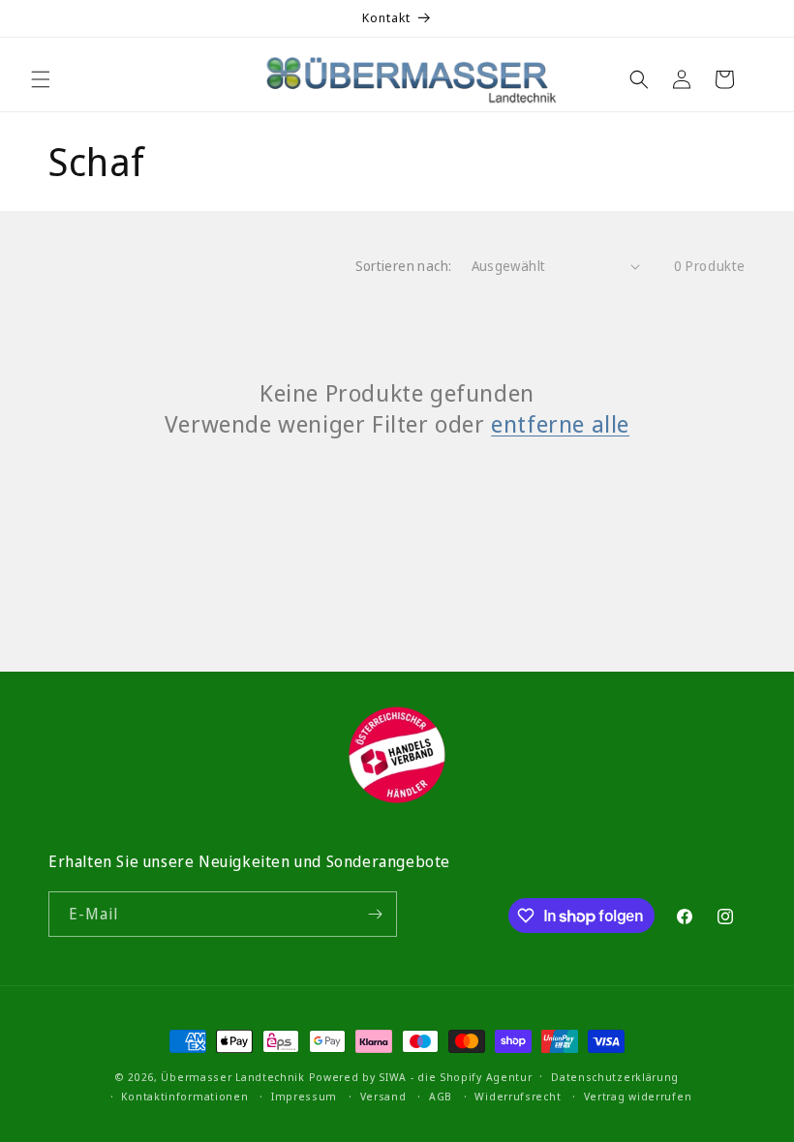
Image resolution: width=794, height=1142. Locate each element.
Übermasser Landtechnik (232, 1076)
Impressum (304, 1096)
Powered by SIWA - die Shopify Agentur (421, 1076)
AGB (440, 1096)
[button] (40, 79)
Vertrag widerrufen (638, 1096)
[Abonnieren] (374, 914)
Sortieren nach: (403, 265)
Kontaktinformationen (184, 1096)
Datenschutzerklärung (615, 1076)
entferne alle (560, 423)
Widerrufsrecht (517, 1096)
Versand (383, 1096)
